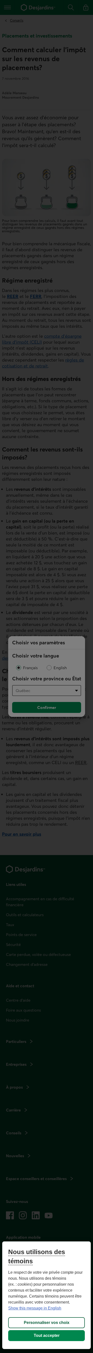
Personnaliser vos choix (46, 1322)
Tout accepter (47, 1335)
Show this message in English (34, 1308)
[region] (46, 1295)
